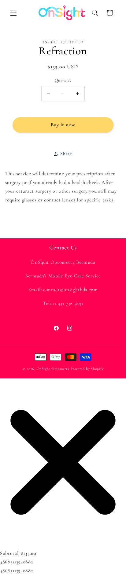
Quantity (63, 80)
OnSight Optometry (53, 369)
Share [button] (66, 153)
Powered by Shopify (87, 369)
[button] (13, 12)
